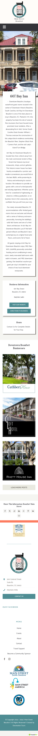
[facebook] (4, 659)
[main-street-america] (19, 678)
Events (18, 633)
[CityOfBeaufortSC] (19, 694)
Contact (19, 643)
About (19, 638)
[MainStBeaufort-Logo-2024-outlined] (19, 2)
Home (19, 628)
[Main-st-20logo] (19, 666)
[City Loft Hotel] (19, 417)
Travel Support (19, 648)
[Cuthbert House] (19, 373)
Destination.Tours (19, 725)
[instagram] (9, 659)
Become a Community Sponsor (19, 653)
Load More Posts (19, 487)
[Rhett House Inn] (19, 460)
